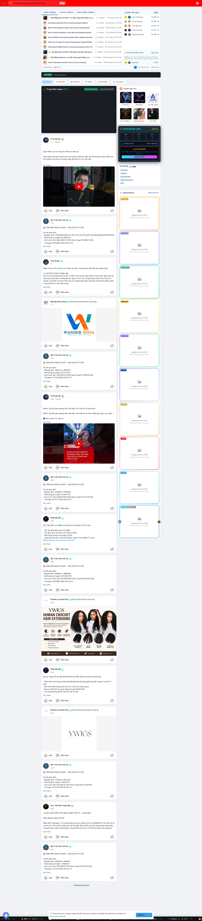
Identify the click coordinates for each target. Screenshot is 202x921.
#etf (73, 540)
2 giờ (52, 358)
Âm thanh (104, 82)
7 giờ (52, 768)
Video (89, 82)
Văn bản (62, 82)
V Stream (54, 139)
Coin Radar (55, 261)
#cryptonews (61, 540)
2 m (51, 142)
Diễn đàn (58, 67)
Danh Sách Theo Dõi (106, 89)
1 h (51, 264)
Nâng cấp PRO (139, 157)
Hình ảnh (76, 82)
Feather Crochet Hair (59, 599)
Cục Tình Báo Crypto (59, 805)
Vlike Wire (54, 518)
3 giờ (52, 399)
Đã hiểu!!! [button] (141, 915)
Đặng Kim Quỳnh (138, 34)
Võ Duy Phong (137, 30)
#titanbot (124, 170)
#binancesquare (49, 540)
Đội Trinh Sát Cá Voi (59, 220)
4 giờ (52, 521)
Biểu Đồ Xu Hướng (91, 89)
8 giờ (52, 808)
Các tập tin (119, 82)
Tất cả (48, 82)
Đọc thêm (47, 165)
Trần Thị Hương (137, 17)
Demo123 (135, 62)
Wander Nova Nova (58, 302)
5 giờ (52, 602)
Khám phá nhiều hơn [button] (58, 916)
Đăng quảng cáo (153, 192)
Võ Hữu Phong (137, 21)
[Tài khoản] (197, 3)
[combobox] (37, 3)
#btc (122, 183)
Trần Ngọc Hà (136, 26)
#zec (69, 540)
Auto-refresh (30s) (143, 67)
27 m (52, 223)
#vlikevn (123, 173)
